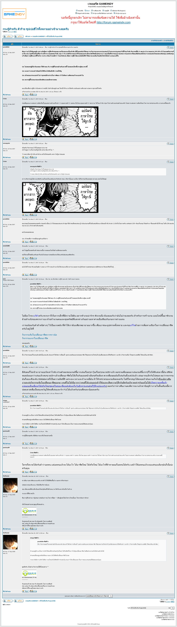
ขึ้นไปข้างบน (7, 95)
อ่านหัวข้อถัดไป (168, 40)
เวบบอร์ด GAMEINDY (38, 36)
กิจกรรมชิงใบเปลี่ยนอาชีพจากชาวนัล (39, 335)
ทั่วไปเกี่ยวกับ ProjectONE (54, 36)
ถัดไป (14, 31)
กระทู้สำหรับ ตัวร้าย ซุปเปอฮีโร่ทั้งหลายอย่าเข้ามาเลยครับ (36, 29)
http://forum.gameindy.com (114, 22)
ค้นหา (88, 10)
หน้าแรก (27, 36)
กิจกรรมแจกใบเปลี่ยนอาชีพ (35, 338)
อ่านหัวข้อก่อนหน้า (156, 40)
